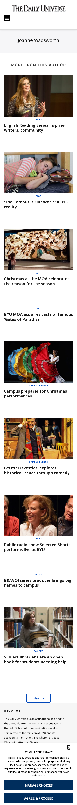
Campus (38, 651)
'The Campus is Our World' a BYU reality (36, 204)
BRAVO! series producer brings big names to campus (37, 583)
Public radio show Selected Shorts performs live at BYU (37, 547)
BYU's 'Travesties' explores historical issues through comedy (36, 470)
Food (38, 196)
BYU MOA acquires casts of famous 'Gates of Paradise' (38, 317)
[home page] (39, 9)
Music (38, 574)
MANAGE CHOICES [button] (39, 785)
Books (38, 119)
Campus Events (38, 385)
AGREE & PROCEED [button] (38, 798)
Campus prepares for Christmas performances (35, 393)
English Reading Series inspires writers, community (34, 128)
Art (38, 273)
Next (37, 698)
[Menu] (7, 18)
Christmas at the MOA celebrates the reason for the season (36, 281)
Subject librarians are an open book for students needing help (35, 659)
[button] (68, 747)
